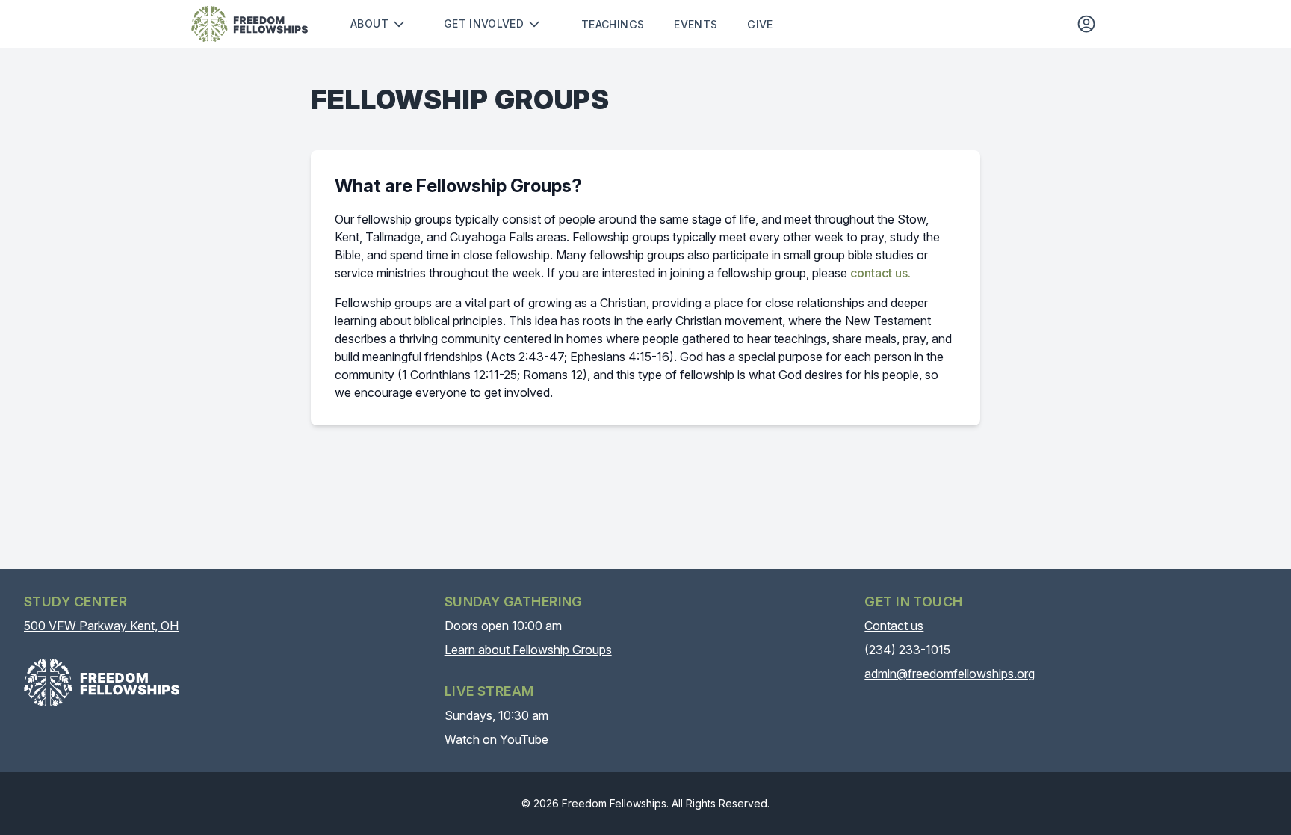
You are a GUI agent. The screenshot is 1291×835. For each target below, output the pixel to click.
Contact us (893, 625)
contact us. (880, 272)
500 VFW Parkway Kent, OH (101, 625)
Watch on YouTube (496, 739)
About (369, 23)
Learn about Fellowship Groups (528, 649)
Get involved (484, 23)
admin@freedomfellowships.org (949, 673)
